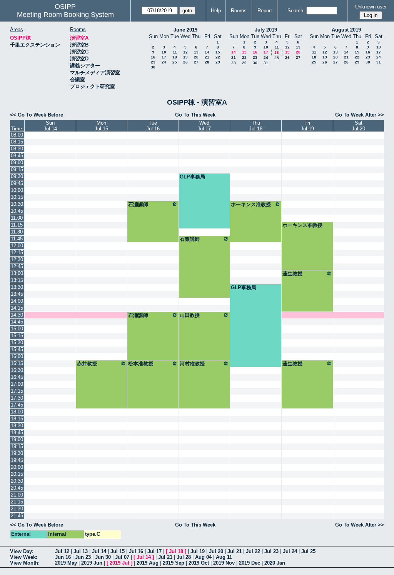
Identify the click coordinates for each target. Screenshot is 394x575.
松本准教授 (140, 364)
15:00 (17, 329)
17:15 (17, 391)
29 (217, 62)
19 (185, 57)
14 (207, 52)
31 (266, 63)
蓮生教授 (292, 274)
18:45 (17, 432)
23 (153, 62)
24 (164, 62)
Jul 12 (62, 551)
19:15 (17, 446)
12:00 (17, 245)
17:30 (17, 398)
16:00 (17, 356)
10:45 (17, 211)
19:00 (17, 439)
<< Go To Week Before (36, 115)
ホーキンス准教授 (251, 204)
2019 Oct (199, 563)
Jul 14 (99, 551)
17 (164, 57)
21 (207, 57)
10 (164, 52)
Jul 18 (176, 551)
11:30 (17, 232)
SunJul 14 (50, 126)
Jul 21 (234, 551)
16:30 (17, 370)
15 (217, 52)
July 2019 (266, 30)
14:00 (17, 301)
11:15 (17, 225)
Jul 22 (253, 551)
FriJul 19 (307, 126)
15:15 (17, 335)
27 (196, 62)
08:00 (17, 135)
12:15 (17, 252)
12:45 (17, 266)
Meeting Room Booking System (65, 14)
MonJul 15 (101, 126)
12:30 (17, 259)
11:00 (17, 218)
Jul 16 (136, 551)
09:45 (17, 183)
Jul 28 (184, 557)
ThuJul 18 (255, 126)
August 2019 (346, 30)
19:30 (17, 453)
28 (207, 62)
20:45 (17, 488)
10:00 (17, 190)
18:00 (17, 412)
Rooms (239, 10)
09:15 (17, 169)
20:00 (17, 467)
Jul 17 (154, 551)
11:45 (17, 239)
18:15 (17, 419)
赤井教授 (87, 364)
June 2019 (185, 30)
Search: (296, 10)
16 (153, 57)
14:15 (17, 308)
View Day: (21, 551)
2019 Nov (224, 563)
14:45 (17, 322)
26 (185, 62)
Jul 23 (271, 551)
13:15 (17, 280)
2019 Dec (249, 563)
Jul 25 (308, 551)
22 (217, 57)
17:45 (17, 405)
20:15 (17, 474)
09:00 (17, 162)
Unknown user (371, 7)
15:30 (17, 342)
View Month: (25, 563)
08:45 (17, 155)
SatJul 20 (358, 126)
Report (264, 10)
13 (196, 52)
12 (185, 52)
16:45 (17, 377)
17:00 (17, 384)
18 (174, 57)
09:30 (17, 176)
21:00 (17, 495)
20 (196, 57)
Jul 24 (290, 551)
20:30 (17, 481)
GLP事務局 (192, 177)
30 (153, 67)
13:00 (17, 273)
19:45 (17, 460)
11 (175, 52)
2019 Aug (148, 563)
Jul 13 (80, 551)
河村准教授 (192, 364)
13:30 (17, 287)
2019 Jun (91, 563)
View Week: (23, 557)
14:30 (17, 315)
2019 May (66, 563)
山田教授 (190, 315)
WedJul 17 (204, 126)
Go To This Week (195, 115)
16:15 (17, 363)
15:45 (17, 349)
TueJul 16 (153, 126)
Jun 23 (83, 557)
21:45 (17, 515)
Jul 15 (117, 551)
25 (174, 62)
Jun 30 (103, 557)
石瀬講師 (138, 204)
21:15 (17, 502)
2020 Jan (274, 563)
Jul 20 (216, 551)
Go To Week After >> (359, 115)
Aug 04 (203, 557)
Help (216, 10)
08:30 (17, 149)
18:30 (17, 425)
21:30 (17, 509)
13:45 (17, 294)
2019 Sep (173, 563)
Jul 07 (122, 557)
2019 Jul (119, 563)
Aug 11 (224, 557)
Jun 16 (63, 557)
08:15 (17, 142)
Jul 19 (197, 551)
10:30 (17, 204)
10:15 (17, 197)
